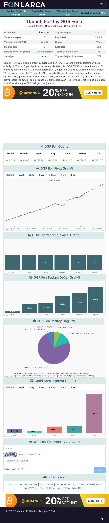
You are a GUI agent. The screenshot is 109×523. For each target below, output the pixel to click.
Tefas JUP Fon (78, 488)
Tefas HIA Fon (30, 484)
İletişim (43, 511)
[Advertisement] (54, 121)
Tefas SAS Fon (15, 484)
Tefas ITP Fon (63, 488)
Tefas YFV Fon (31, 488)
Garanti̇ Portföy (44, 51)
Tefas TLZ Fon (46, 484)
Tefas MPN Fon (62, 484)
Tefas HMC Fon (47, 488)
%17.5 (99, 42)
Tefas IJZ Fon (78, 484)
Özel (99, 46)
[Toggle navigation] (102, 5)
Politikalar (31, 511)
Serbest (44, 56)
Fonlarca (19, 511)
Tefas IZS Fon (93, 484)
